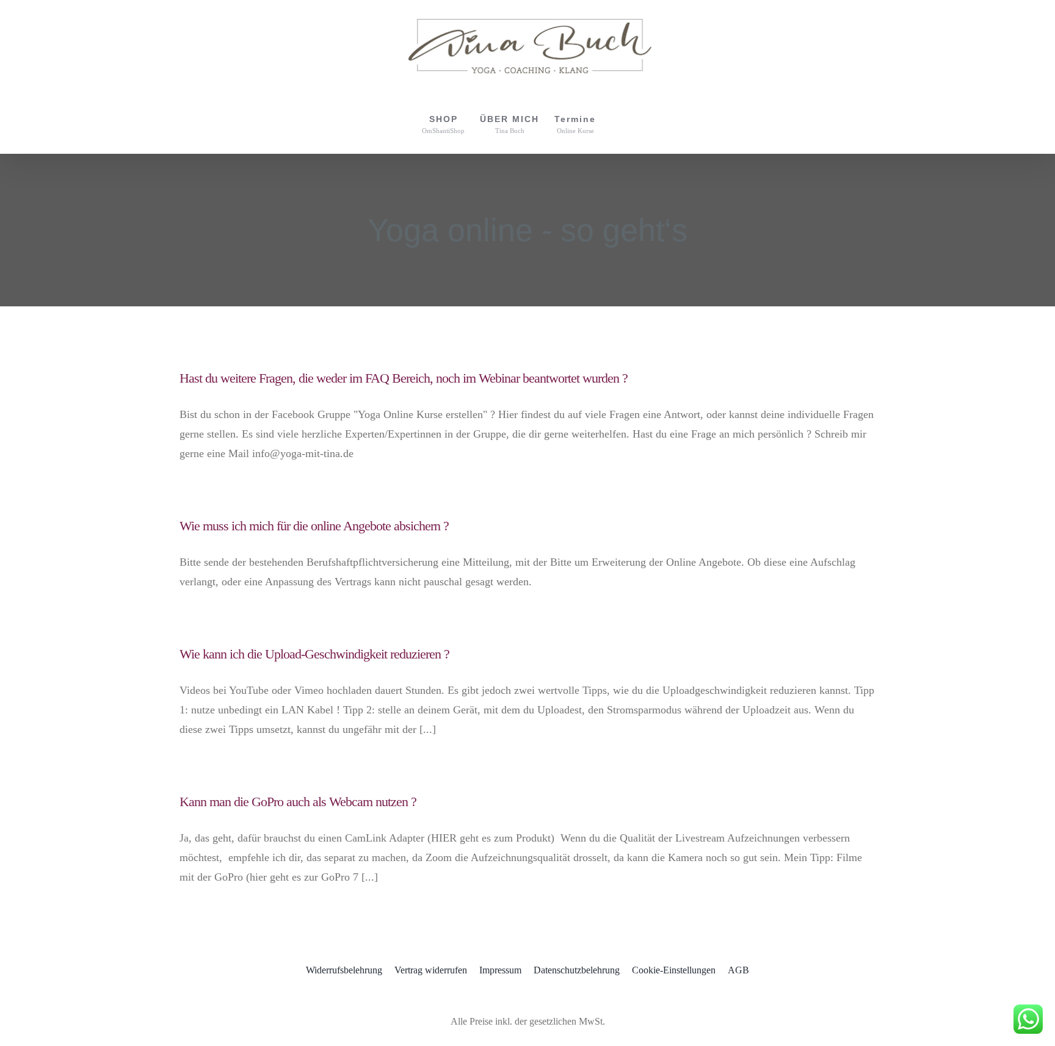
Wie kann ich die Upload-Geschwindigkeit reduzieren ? (314, 654)
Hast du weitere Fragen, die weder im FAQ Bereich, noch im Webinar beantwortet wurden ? (403, 378)
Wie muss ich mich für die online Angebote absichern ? (314, 525)
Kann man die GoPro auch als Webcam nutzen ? (297, 801)
